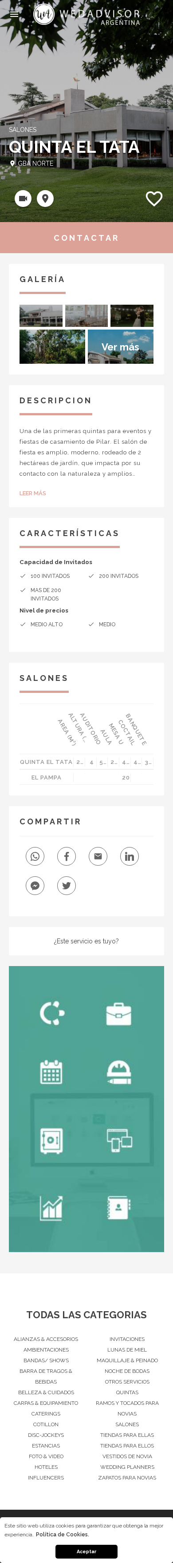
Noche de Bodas (127, 1371)
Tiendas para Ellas (127, 1435)
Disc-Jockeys (46, 1435)
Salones (127, 1424)
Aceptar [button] (86, 1552)
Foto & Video (46, 1456)
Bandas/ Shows (46, 1360)
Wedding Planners (127, 1467)
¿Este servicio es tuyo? (86, 941)
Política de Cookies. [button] (62, 1534)
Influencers (46, 1478)
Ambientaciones (46, 1350)
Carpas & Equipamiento (46, 1403)
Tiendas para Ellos (127, 1446)
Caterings (45, 1414)
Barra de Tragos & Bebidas (46, 1376)
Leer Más (33, 493)
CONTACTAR (86, 238)
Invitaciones (127, 1339)
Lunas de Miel (127, 1350)
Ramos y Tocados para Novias (127, 1408)
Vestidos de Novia (127, 1456)
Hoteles (46, 1467)
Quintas (127, 1392)
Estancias (46, 1446)
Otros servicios (127, 1382)
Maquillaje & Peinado (127, 1360)
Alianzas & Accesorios (46, 1339)
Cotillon (46, 1424)
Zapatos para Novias (127, 1478)
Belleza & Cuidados (46, 1392)
